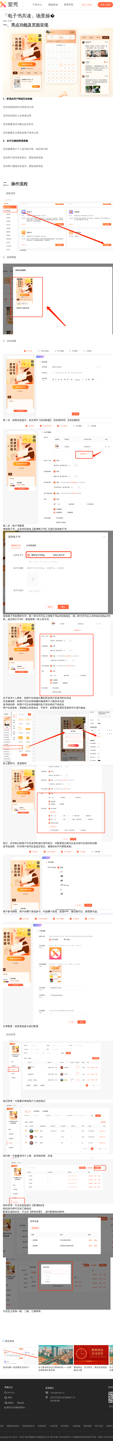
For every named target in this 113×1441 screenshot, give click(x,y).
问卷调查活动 (28, 1426)
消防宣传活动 (13, 1426)
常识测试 (65, 1426)
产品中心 (37, 4)
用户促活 (99, 1426)
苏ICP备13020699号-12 (61, 1437)
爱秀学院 (68, 4)
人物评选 (76, 1426)
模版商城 (53, 4)
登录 (102, 4)
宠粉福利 (87, 1426)
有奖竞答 (42, 1426)
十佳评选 (53, 1426)
